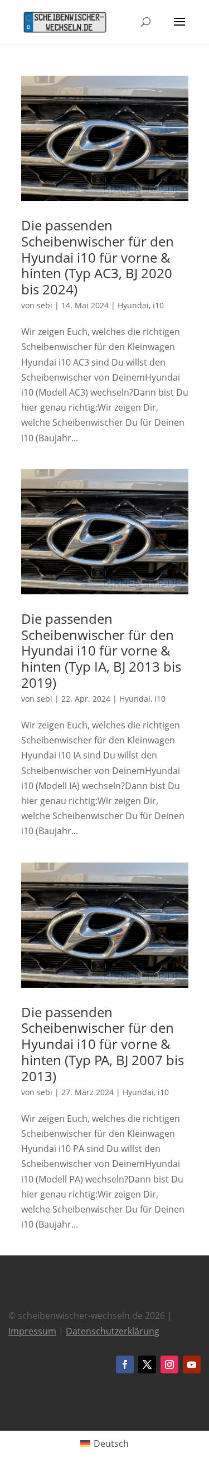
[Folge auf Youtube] (192, 1364)
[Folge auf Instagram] (169, 1364)
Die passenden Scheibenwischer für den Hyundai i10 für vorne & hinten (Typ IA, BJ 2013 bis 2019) (101, 650)
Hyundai (133, 305)
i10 (158, 305)
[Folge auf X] (147, 1364)
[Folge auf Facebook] (125, 1364)
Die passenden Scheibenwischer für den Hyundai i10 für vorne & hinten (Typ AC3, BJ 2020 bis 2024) (97, 257)
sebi (44, 305)
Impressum (32, 1331)
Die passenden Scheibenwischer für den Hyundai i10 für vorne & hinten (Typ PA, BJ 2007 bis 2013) (102, 1044)
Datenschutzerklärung (112, 1331)
